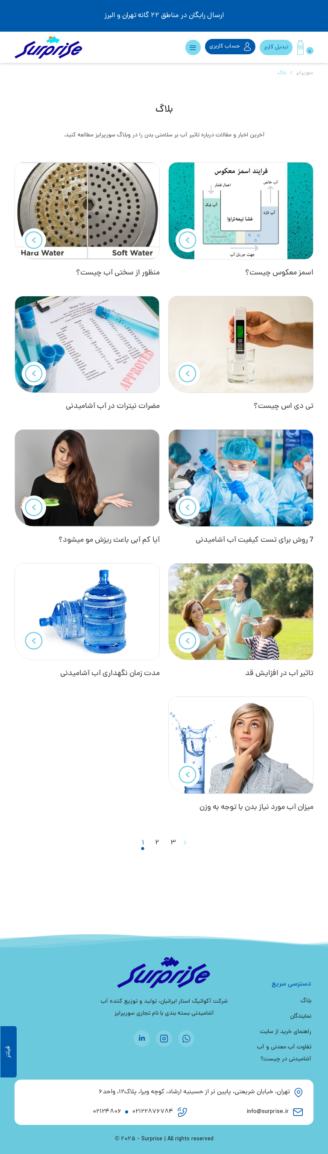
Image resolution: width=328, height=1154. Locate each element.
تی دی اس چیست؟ (283, 406)
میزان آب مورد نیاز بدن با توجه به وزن (256, 807)
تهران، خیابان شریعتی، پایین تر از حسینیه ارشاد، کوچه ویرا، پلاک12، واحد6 (194, 1092)
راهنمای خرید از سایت (285, 1031)
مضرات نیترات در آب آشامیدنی (113, 406)
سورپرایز (304, 73)
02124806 (107, 1112)
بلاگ (306, 1001)
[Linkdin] (142, 1038)
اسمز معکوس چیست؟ (279, 273)
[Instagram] (164, 1038)
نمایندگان (300, 1016)
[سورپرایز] (61, 47)
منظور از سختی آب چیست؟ (118, 273)
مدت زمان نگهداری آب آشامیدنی (110, 673)
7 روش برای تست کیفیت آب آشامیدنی (254, 540)
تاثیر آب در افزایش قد (279, 673)
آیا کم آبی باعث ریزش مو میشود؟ (109, 540)
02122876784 (152, 1112)
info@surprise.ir (267, 1112)
